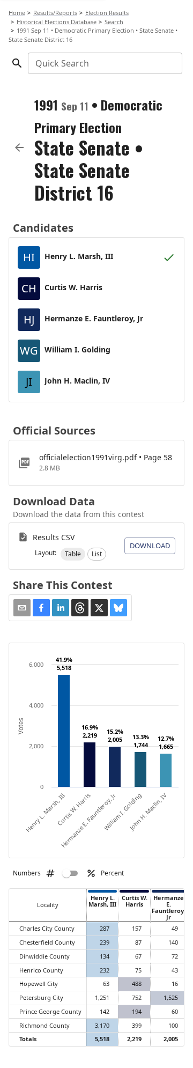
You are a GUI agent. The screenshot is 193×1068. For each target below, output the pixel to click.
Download (150, 545)
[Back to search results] (19, 147)
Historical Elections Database (56, 22)
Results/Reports (55, 13)
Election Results (107, 13)
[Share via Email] (22, 607)
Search (114, 22)
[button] (73, 554)
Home (17, 13)
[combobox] (104, 63)
